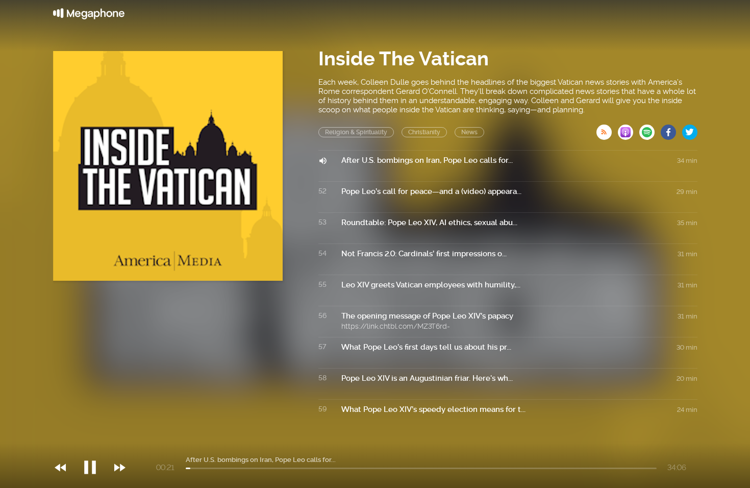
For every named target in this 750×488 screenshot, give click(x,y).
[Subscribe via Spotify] (650, 129)
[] (95, 446)
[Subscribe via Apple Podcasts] (628, 129)
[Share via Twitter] (689, 129)
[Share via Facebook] (671, 129)
